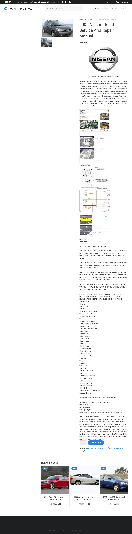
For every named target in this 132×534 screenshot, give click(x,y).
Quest (91, 450)
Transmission (111, 450)
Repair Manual (102, 450)
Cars (85, 19)
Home (81, 19)
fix (114, 448)
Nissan (90, 19)
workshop (118, 450)
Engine (111, 448)
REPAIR (96, 450)
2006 (99, 448)
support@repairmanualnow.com (44, 2)
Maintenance (119, 448)
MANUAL (81, 450)
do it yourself (105, 448)
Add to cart (96, 443)
